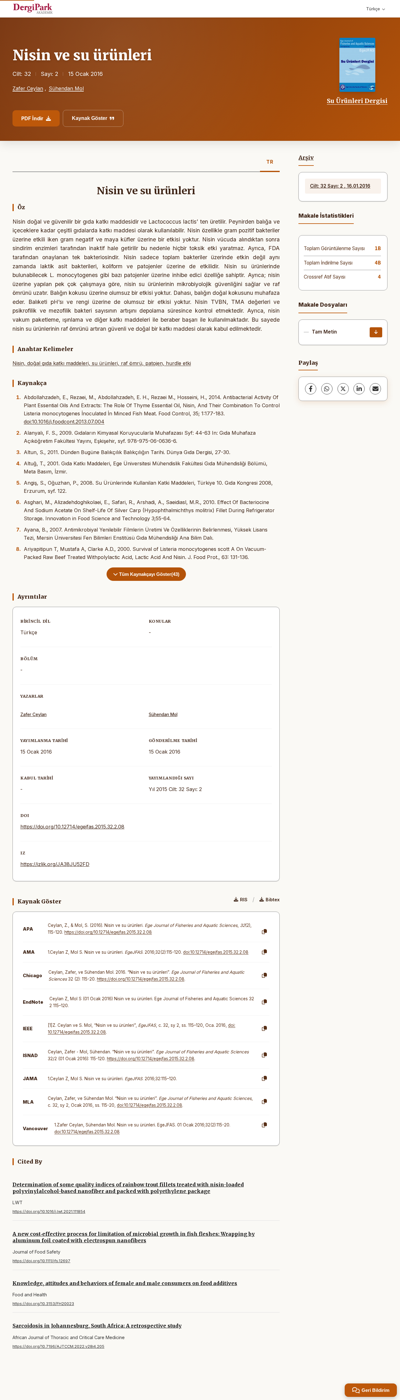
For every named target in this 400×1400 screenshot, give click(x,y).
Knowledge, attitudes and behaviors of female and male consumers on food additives (124, 1283)
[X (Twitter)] (343, 388)
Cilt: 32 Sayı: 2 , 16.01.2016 (340, 186)
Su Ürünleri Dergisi (357, 101)
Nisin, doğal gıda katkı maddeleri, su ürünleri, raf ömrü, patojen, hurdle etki (101, 363)
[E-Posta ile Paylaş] (375, 388)
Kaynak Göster (89, 118)
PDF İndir (32, 118)
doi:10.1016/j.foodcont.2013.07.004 (64, 421)
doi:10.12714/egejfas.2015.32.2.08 (215, 952)
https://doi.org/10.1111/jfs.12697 (41, 1261)
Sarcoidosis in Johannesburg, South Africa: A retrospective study (97, 1326)
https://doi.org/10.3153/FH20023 (43, 1303)
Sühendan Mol (66, 88)
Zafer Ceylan (27, 88)
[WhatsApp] (326, 388)
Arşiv (306, 157)
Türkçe (373, 8)
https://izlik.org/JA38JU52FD (54, 864)
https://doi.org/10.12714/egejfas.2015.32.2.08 (72, 827)
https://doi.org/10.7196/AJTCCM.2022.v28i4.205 (58, 1346)
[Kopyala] (264, 932)
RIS (244, 899)
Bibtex (273, 899)
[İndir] (376, 332)
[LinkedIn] (359, 388)
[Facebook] (310, 388)
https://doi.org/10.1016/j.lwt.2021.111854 (48, 1211)
